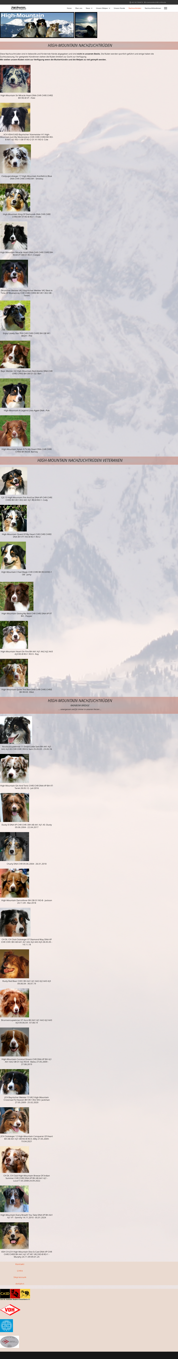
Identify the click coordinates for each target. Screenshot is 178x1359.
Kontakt (19, 1264)
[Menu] (165, 8)
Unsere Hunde (119, 8)
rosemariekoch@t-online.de (156, 2)
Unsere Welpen (102, 8)
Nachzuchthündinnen (153, 8)
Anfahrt (20, 1283)
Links (20, 1270)
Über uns (78, 8)
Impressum (20, 1277)
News (88, 8)
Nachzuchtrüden (135, 8)
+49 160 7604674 (137, 2)
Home (69, 8)
